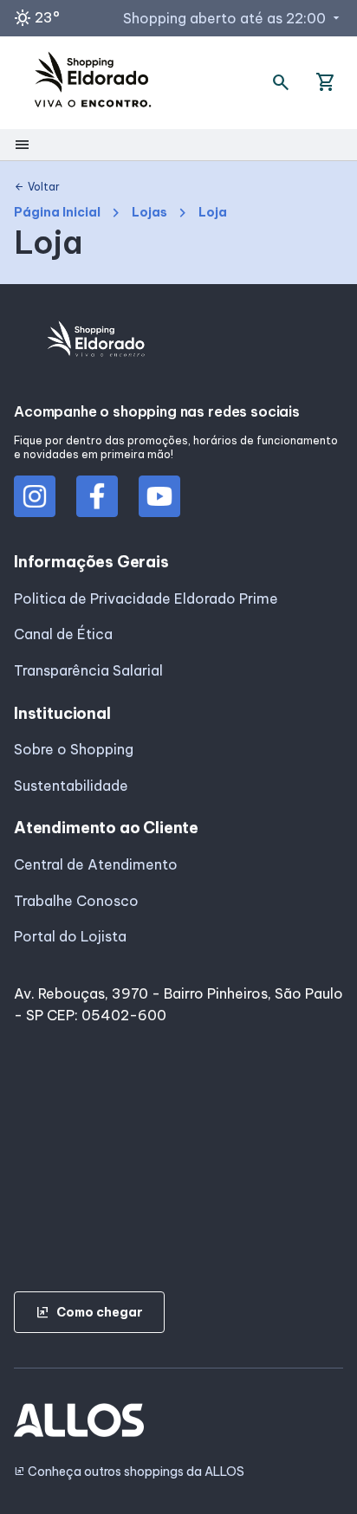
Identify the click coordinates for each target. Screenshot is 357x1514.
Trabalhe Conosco (76, 900)
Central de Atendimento (96, 864)
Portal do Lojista (70, 936)
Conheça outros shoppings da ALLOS (129, 1472)
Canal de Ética (63, 634)
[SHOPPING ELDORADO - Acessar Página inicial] (93, 83)
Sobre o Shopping (73, 749)
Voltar (37, 187)
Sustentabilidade (71, 785)
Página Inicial (57, 212)
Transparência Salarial (88, 670)
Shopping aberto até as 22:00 (233, 18)
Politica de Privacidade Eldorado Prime (146, 598)
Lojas (149, 212)
